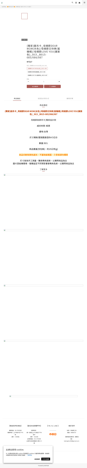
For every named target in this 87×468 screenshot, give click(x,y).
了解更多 (29, 455)
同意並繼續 (45, 459)
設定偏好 (37, 459)
